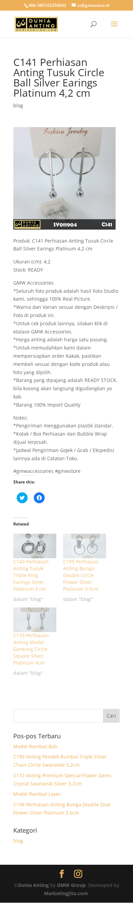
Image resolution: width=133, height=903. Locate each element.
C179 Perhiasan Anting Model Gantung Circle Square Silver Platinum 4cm (31, 649)
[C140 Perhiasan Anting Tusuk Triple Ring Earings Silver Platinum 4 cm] (34, 546)
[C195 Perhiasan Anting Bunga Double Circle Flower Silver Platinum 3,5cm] (84, 546)
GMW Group (71, 885)
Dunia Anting (33, 885)
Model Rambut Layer (37, 794)
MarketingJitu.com (66, 893)
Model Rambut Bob (35, 746)
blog (18, 105)
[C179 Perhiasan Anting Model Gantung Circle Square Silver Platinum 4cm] (34, 619)
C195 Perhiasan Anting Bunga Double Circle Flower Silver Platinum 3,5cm (81, 575)
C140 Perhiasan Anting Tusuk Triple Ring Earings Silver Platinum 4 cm (31, 575)
